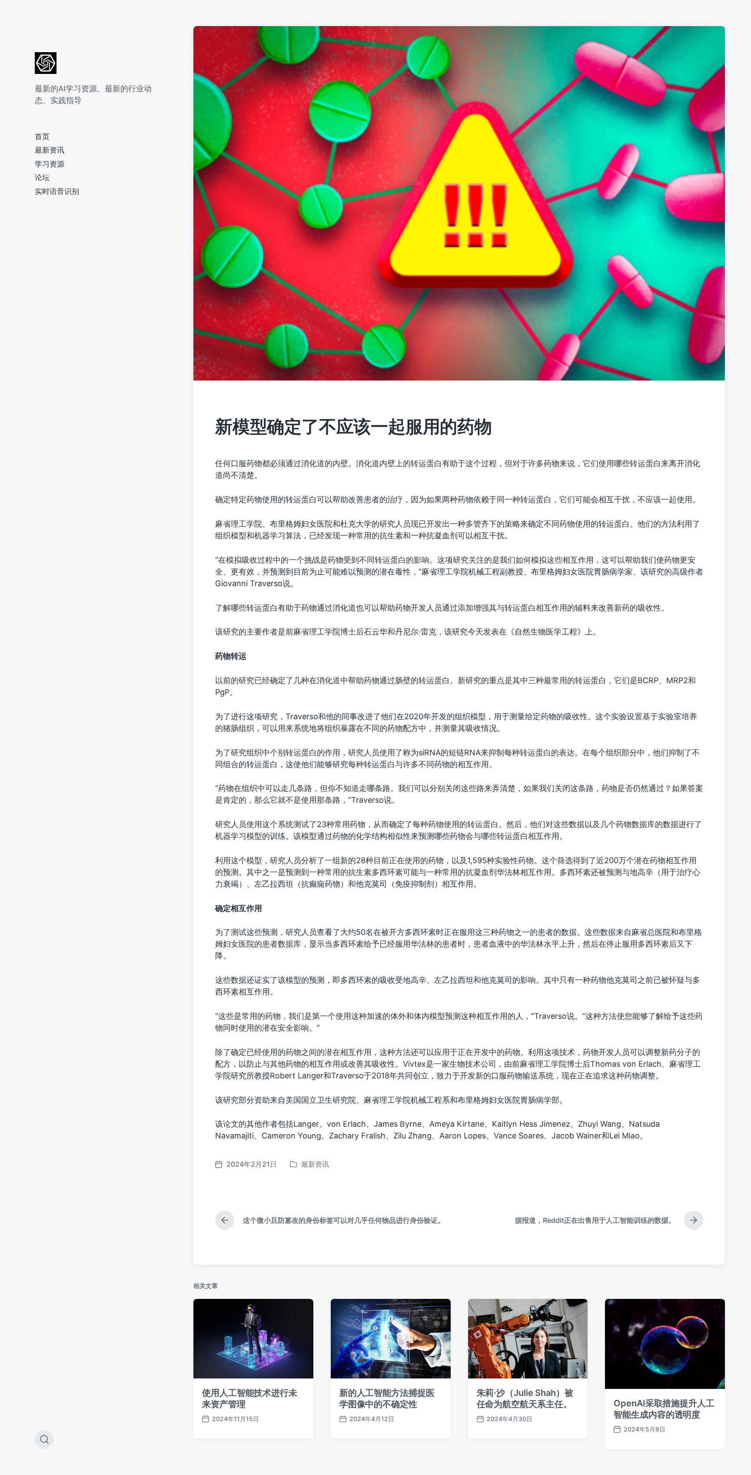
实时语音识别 (57, 191)
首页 (42, 136)
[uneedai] (45, 63)
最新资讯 (49, 150)
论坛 (42, 177)
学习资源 (49, 164)
